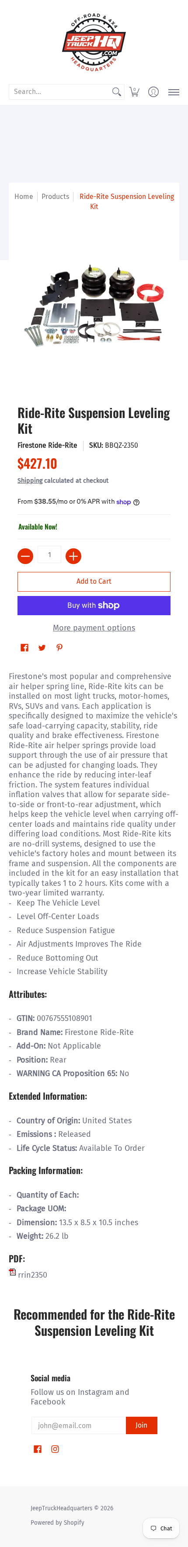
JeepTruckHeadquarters (61, 1508)
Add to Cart (94, 581)
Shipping (29, 480)
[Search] (116, 92)
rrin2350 (31, 1275)
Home (23, 196)
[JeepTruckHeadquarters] (94, 41)
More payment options (94, 628)
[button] (134, 92)
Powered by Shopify (57, 1522)
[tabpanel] (94, 973)
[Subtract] (25, 556)
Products (55, 196)
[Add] (73, 556)
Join (141, 1425)
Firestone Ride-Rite (47, 445)
